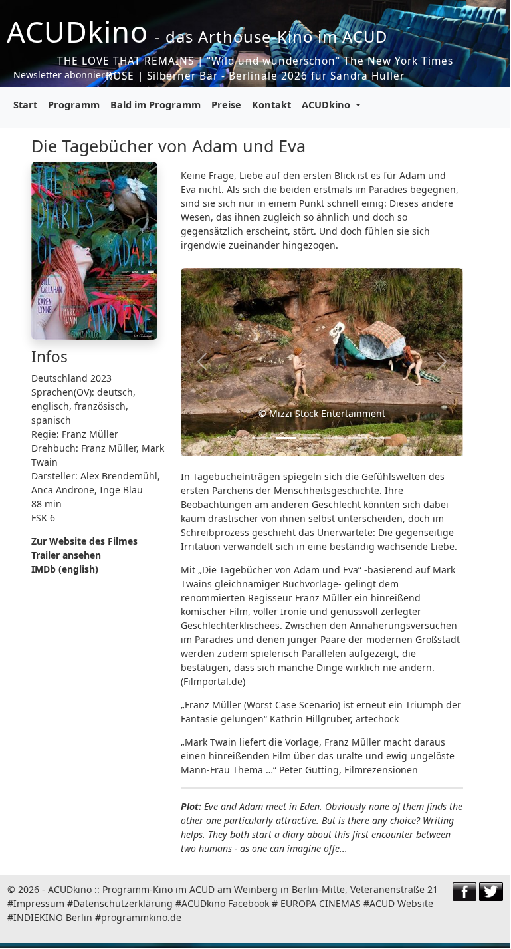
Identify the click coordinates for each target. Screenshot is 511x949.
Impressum (38, 903)
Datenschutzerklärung (123, 903)
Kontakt (271, 104)
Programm (74, 104)
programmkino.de (141, 917)
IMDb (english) (64, 569)
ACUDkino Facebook (225, 903)
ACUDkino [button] (327, 104)
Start (25, 104)
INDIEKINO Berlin (52, 917)
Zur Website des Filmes (84, 541)
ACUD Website (401, 903)
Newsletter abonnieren (64, 74)
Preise (226, 104)
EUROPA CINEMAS (320, 903)
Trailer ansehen (66, 555)
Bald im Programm (155, 104)
